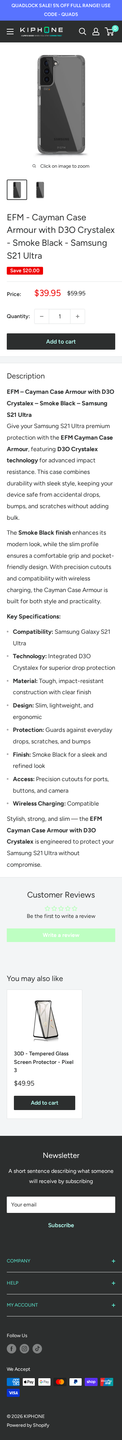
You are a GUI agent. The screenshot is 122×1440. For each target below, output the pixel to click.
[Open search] (82, 31)
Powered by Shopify (28, 1425)
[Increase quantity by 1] (77, 316)
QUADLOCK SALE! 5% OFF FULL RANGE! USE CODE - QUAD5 (61, 10)
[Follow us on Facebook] (11, 1348)
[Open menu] (10, 31)
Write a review (61, 935)
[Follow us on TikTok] (37, 1348)
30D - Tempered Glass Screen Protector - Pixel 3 (44, 1062)
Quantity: (18, 316)
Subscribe (61, 1225)
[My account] (96, 31)
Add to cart (61, 341)
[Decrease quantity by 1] (42, 316)
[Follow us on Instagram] (24, 1348)
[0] (109, 31)
